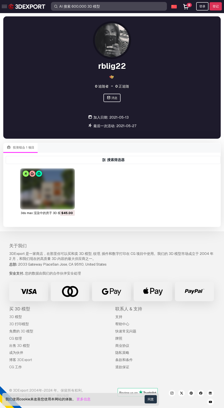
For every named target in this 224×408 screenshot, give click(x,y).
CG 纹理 (15, 338)
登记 (216, 6)
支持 (118, 317)
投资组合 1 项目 (23, 147)
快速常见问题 (125, 331)
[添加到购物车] (59, 203)
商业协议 (122, 345)
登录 (202, 6)
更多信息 (84, 399)
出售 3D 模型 (19, 345)
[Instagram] (172, 393)
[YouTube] (210, 402)
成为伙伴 (16, 352)
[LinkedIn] (210, 393)
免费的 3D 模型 (21, 331)
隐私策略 (122, 352)
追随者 (102, 86)
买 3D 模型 (19, 309)
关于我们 (18, 246)
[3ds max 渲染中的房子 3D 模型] (47, 188)
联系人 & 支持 (128, 309)
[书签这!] (68, 203)
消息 (114, 98)
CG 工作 (15, 367)
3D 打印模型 (19, 324)
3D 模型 (15, 317)
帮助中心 (122, 324)
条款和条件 (124, 360)
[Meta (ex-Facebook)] (200, 393)
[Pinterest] (191, 393)
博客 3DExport (20, 360)
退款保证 (122, 367)
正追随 (122, 86)
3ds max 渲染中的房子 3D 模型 (42, 213)
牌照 (118, 338)
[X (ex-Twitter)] (181, 393)
